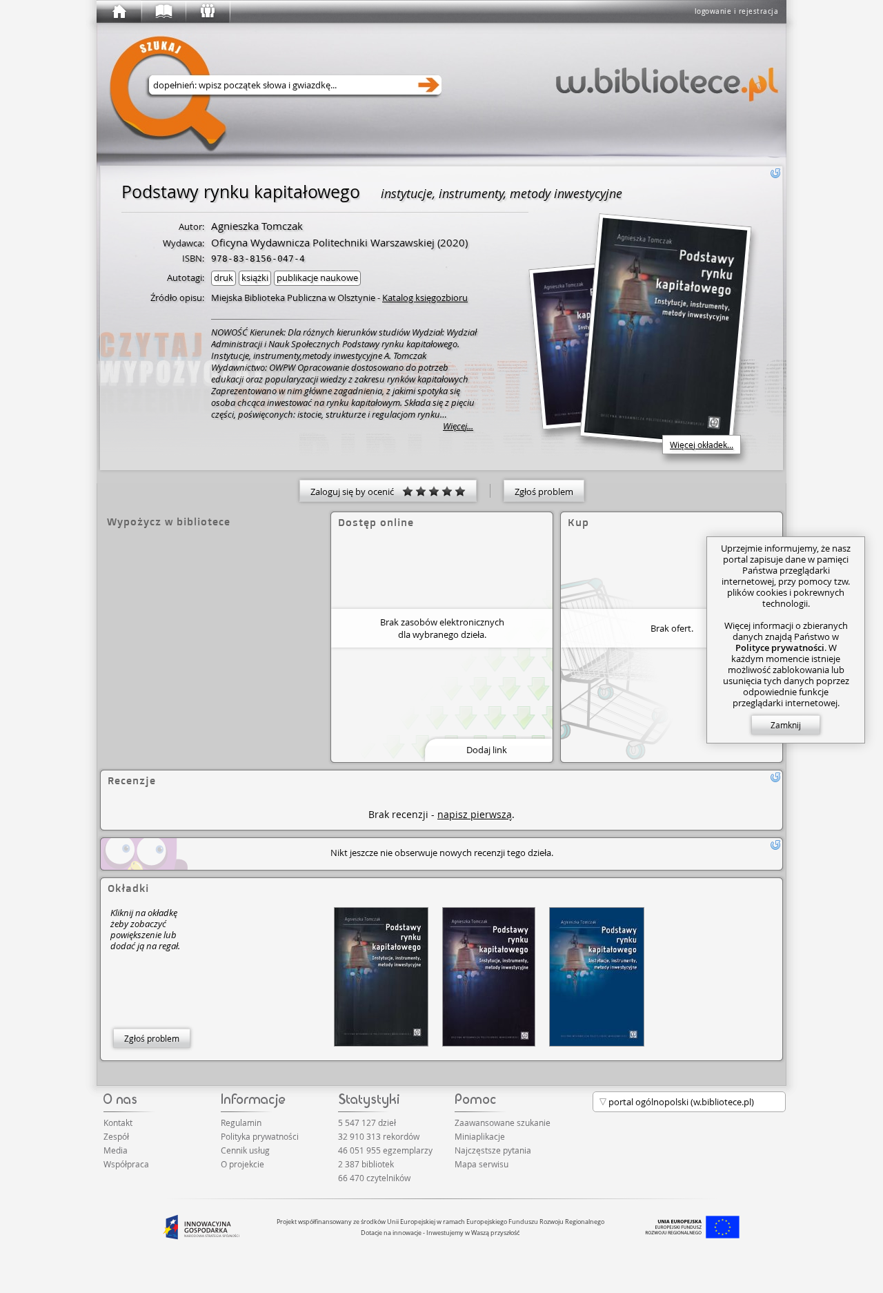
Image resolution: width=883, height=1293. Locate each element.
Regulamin (241, 1122)
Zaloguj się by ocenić (356, 491)
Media (115, 1150)
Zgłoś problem (544, 491)
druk (223, 277)
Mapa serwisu (481, 1163)
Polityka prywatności (260, 1136)
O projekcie (242, 1163)
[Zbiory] (163, 11)
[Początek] (119, 11)
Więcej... (458, 426)
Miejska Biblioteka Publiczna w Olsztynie (293, 297)
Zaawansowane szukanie (502, 1122)
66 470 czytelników (374, 1177)
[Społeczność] (207, 11)
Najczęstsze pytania (493, 1150)
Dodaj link (486, 749)
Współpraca (126, 1163)
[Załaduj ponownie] (775, 173)
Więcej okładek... (701, 444)
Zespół (116, 1136)
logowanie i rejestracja (737, 11)
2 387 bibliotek (366, 1163)
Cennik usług (245, 1150)
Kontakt (117, 1122)
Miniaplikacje (480, 1136)
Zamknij (786, 724)
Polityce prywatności (779, 647)
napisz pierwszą (474, 814)
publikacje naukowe (317, 277)
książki (254, 277)
